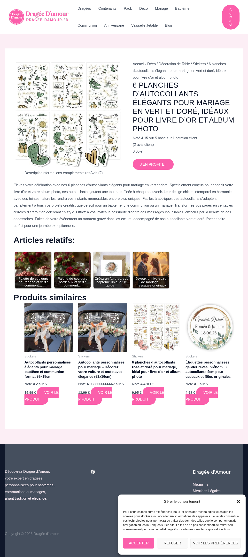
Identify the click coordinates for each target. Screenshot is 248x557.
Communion (87, 25)
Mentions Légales (207, 491)
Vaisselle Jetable (144, 25)
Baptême (182, 8)
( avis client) (143, 144)
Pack (128, 8)
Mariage (161, 8)
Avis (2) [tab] (96, 173)
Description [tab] (33, 173)
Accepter (139, 543)
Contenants (107, 8)
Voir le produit (41, 395)
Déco (143, 8)
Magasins (200, 484)
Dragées (84, 8)
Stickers (199, 64)
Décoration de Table (174, 64)
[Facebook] (93, 472)
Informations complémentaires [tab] (66, 173)
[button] (238, 501)
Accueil (138, 64)
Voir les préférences (215, 543)
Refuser (172, 543)
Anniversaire (114, 25)
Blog (168, 25)
